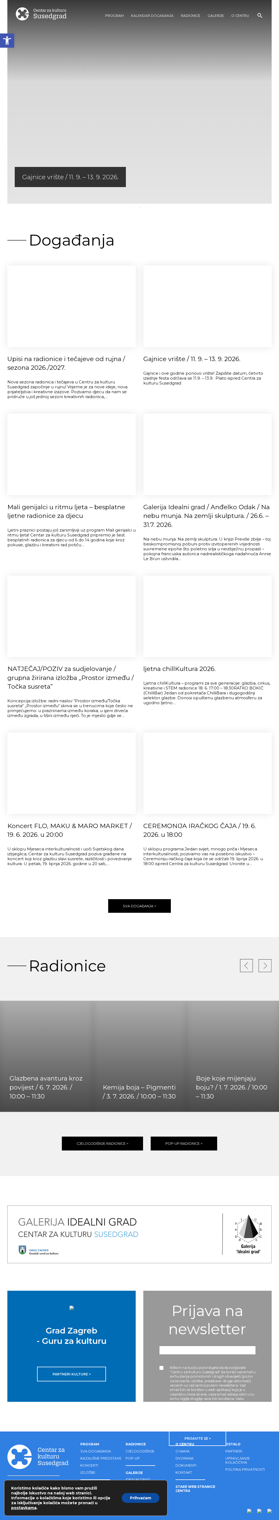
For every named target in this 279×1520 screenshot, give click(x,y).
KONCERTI (89, 1465)
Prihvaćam (140, 1497)
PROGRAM (114, 16)
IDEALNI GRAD (138, 1480)
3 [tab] (147, 207)
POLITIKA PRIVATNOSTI (245, 1469)
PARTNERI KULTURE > (72, 1374)
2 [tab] (139, 207)
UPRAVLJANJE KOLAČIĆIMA (237, 1460)
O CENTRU (240, 16)
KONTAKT (183, 1472)
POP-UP (133, 1458)
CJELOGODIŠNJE (140, 1451)
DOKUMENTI (185, 1465)
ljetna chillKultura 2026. (179, 669)
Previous (17, 102)
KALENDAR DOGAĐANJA (152, 16)
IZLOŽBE (87, 1472)
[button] (7, 40)
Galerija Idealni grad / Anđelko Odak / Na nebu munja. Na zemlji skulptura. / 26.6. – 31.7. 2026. (206, 516)
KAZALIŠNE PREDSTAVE (101, 1458)
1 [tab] (131, 207)
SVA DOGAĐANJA (95, 1451)
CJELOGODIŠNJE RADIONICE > (102, 1143)
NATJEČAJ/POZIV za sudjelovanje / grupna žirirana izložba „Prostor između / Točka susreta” (70, 677)
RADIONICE (190, 16)
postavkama (24, 1507)
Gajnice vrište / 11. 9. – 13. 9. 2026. (191, 359)
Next (261, 102)
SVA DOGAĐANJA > (139, 906)
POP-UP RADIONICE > (183, 1143)
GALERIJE (216, 16)
